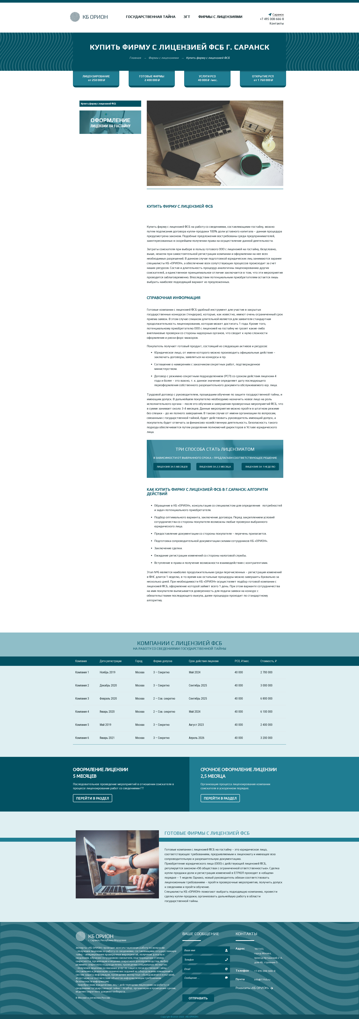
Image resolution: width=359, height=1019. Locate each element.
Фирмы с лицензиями (220, 16)
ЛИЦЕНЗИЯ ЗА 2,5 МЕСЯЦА (215, 466)
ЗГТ (187, 16)
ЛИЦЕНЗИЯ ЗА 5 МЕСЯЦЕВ (172, 466)
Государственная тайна (150, 16)
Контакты (277, 23)
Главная (135, 58)
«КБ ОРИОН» (192, 1016)
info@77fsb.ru (262, 979)
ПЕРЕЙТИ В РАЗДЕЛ (92, 798)
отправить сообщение (198, 999)
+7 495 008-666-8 (272, 19)
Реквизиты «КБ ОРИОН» (253, 988)
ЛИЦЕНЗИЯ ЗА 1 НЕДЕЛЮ (260, 466)
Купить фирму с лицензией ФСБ (98, 103)
